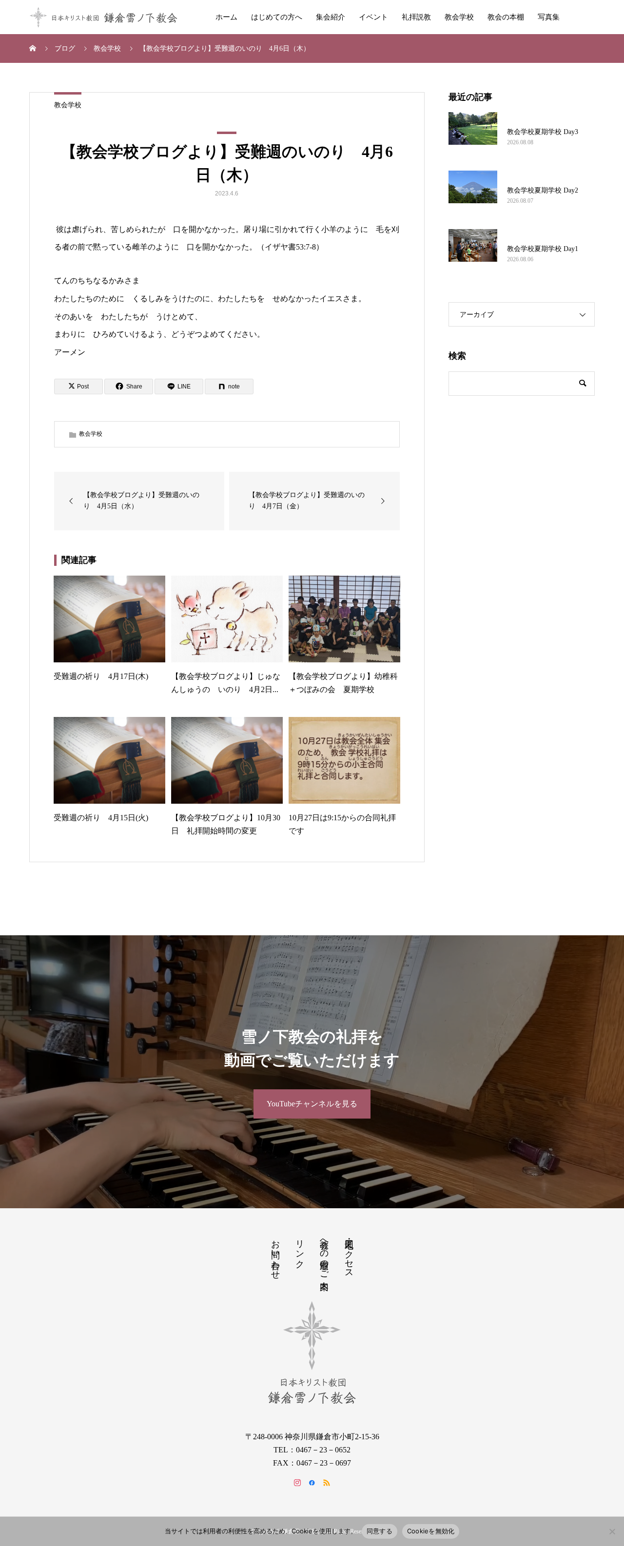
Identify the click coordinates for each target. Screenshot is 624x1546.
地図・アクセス (349, 1254)
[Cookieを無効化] (612, 1531)
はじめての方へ (276, 17)
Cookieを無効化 (431, 1531)
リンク (300, 1249)
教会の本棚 (506, 17)
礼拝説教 (416, 17)
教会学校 (459, 17)
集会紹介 (330, 17)
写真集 (549, 17)
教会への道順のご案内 (324, 1254)
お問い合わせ (275, 1254)
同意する (379, 1531)
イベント (373, 17)
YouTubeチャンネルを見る (312, 1104)
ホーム (226, 17)
